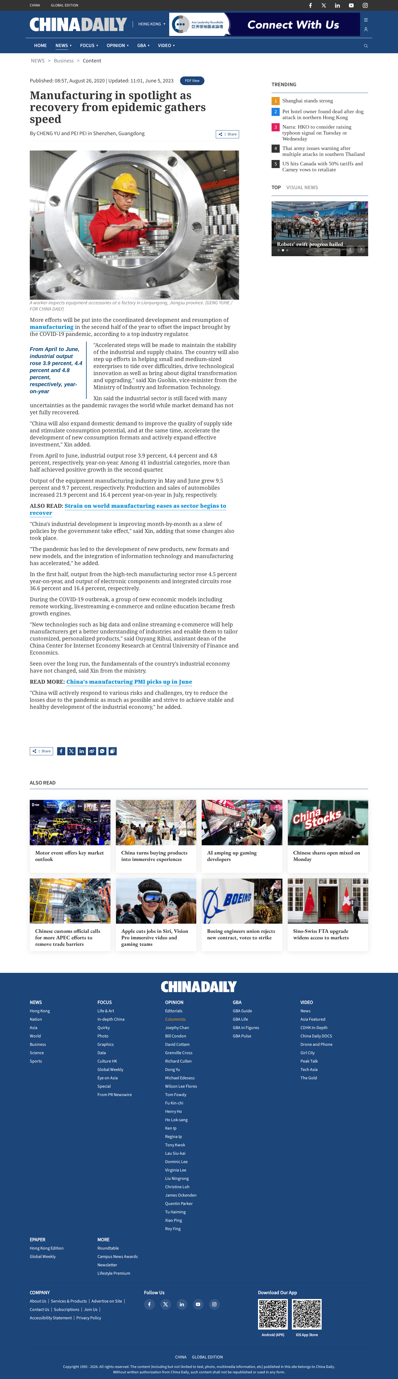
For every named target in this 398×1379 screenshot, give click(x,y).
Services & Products (69, 1301)
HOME (40, 45)
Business (64, 61)
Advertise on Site (107, 1301)
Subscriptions (66, 1310)
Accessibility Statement (51, 1318)
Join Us (90, 1310)
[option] (320, 228)
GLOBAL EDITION (64, 5)
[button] (279, 250)
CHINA (35, 5)
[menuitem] (150, 24)
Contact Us (39, 1310)
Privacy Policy (88, 1318)
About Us (38, 1301)
